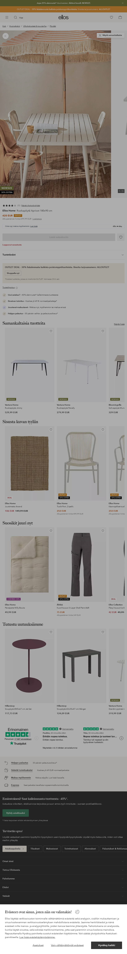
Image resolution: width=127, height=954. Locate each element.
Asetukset (38, 945)
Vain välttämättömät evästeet (67, 945)
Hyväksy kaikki (106, 945)
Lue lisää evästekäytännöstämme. (37, 937)
